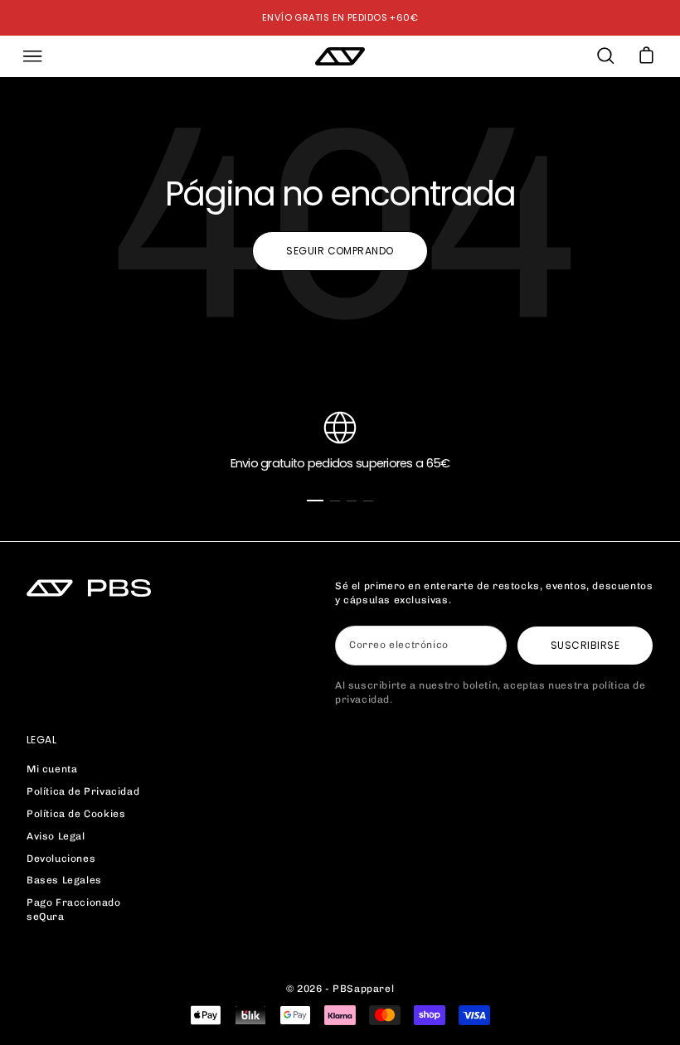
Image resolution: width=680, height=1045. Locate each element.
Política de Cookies (76, 814)
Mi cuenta (52, 769)
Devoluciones (61, 858)
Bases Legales (64, 880)
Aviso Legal (56, 836)
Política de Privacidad (83, 791)
